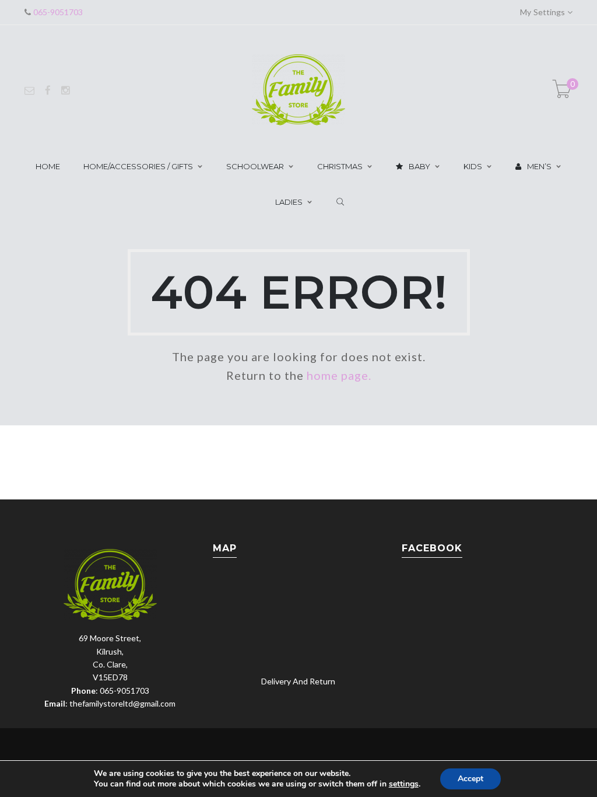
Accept (470, 778)
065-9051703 (57, 12)
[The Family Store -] (298, 89)
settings (404, 784)
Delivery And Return (298, 681)
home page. (339, 375)
